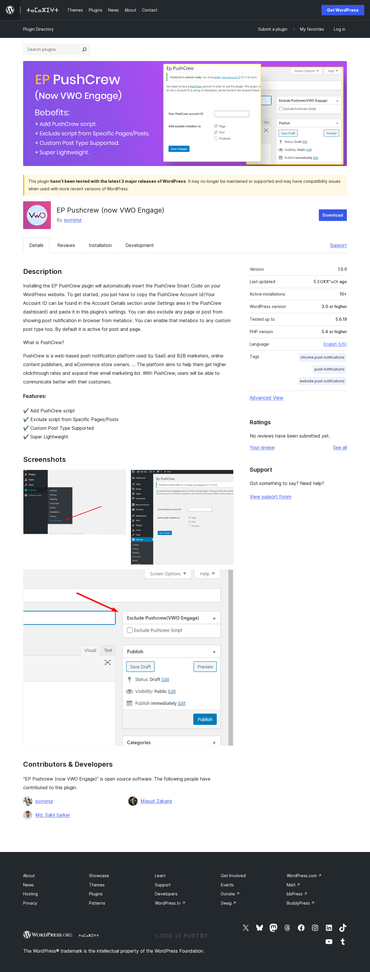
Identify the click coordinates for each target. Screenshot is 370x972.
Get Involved (233, 875)
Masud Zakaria (156, 801)
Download (333, 215)
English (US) (335, 344)
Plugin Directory (38, 29)
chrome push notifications (322, 357)
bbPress (297, 893)
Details (36, 245)
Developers (166, 893)
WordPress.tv (170, 903)
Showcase (99, 875)
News (28, 884)
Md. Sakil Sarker (52, 815)
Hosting (30, 893)
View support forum (270, 496)
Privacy (30, 903)
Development (139, 245)
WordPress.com (304, 875)
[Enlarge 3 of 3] (226, 577)
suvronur (73, 220)
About (29, 875)
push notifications (329, 369)
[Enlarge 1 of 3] (118, 477)
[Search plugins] (84, 49)
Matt (293, 884)
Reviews (66, 245)
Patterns (97, 903)
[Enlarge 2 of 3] (226, 477)
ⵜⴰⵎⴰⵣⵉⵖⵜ (88, 935)
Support (338, 245)
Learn (160, 875)
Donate (230, 893)
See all (340, 447)
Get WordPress (343, 10)
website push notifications (322, 381)
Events (227, 884)
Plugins (96, 893)
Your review (262, 447)
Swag (228, 903)
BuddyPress (301, 903)
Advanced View (266, 398)
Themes (97, 884)
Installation (100, 245)
